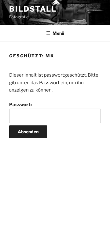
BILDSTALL (33, 9)
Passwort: (20, 104)
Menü (58, 33)
